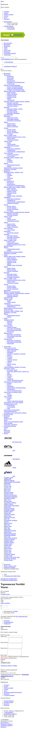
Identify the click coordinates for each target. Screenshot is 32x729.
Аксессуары (7, 50)
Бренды (6, 433)
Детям (5, 47)
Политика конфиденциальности (13, 692)
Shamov (12, 542)
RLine (10, 523)
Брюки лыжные (11, 125)
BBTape (12, 480)
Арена (11, 560)
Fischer (11, 493)
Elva (9, 491)
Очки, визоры (8, 396)
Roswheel (13, 533)
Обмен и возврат (8, 14)
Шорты (6, 163)
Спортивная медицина (10, 411)
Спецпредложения (9, 695)
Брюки (6, 122)
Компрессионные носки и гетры (16, 137)
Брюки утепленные (12, 126)
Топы (8, 176)
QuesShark (14, 520)
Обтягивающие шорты (13, 165)
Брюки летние (11, 123)
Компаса (6, 417)
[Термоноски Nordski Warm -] (12, 576)
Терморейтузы (11, 150)
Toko (9, 552)
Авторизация (11, 29)
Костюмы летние (12, 110)
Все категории (8, 43)
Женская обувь (8, 333)
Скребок (9, 358)
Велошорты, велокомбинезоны (16, 82)
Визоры (9, 398)
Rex (9, 527)
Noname (12, 508)
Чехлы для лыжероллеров (14, 390)
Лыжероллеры (8, 418)
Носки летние (11, 138)
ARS (13, 450)
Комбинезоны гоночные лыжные (13, 168)
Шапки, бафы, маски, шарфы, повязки (14, 91)
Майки (9, 159)
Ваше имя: (3, 636)
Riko (9, 529)
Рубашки (9, 160)
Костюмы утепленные (13, 113)
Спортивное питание (10, 53)
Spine (10, 545)
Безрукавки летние (12, 117)
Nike (9, 507)
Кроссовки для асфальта (14, 328)
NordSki (12, 510)
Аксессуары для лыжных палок (13, 392)
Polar (9, 516)
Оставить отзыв (5, 594)
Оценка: (3, 659)
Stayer (10, 548)
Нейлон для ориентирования (12, 85)
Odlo (9, 513)
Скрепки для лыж (12, 359)
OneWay (12, 514)
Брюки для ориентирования (15, 86)
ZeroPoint (13, 558)
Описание (7, 620)
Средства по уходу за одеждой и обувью (15, 412)
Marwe (11, 504)
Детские (9, 324)
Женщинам (7, 46)
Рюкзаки (9, 376)
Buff (9, 483)
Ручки (9, 393)
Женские (9, 322)
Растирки (9, 356)
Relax (10, 526)
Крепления (10, 386)
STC (9, 536)
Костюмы (6, 107)
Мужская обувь (8, 325)
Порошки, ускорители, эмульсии (16, 353)
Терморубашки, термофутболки (16, 151)
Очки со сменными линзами (15, 401)
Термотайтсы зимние (13, 145)
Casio (10, 486)
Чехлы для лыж (11, 364)
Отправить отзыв (5, 662)
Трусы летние (11, 156)
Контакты (6, 19)
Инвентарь (7, 52)
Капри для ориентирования (15, 88)
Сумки (9, 377)
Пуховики (10, 134)
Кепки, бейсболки (12, 94)
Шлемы (9, 383)
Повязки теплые (11, 97)
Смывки (9, 361)
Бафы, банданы (11, 92)
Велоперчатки (11, 80)
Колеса (9, 384)
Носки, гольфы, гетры (10, 135)
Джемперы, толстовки (10, 169)
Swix (9, 550)
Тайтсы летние (11, 144)
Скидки (6, 16)
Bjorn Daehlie (16, 482)
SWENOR (14, 538)
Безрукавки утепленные (14, 120)
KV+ (9, 499)
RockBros (13, 530)
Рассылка (6, 705)
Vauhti (10, 555)
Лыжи (5, 420)
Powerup (12, 517)
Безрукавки (7, 116)
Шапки (9, 98)
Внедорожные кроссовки (14, 330)
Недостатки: (4, 648)
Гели (5, 429)
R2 (8, 522)
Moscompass (15, 505)
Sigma (10, 544)
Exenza (11, 492)
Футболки (10, 162)
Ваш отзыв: (4, 655)
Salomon (12, 539)
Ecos (9, 489)
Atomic (11, 477)
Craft (9, 488)
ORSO (11, 511)
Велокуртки (10, 78)
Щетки (9, 365)
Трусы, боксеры (8, 153)
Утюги (9, 362)
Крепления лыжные (12, 349)
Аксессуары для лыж (10, 348)
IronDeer (12, 498)
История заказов (8, 702)
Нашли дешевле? (5, 603)
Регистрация (10, 27)
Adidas (14, 467)
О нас (5, 17)
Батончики (7, 432)
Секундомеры (11, 407)
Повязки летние (11, 95)
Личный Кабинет (9, 701)
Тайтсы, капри (8, 141)
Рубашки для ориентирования (15, 89)
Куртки (6, 128)
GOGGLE (14, 495)
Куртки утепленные (12, 132)
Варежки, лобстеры (12, 103)
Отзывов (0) (7, 623)
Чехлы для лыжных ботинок (15, 380)
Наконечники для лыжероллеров (16, 387)
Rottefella (13, 535)
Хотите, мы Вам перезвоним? (18, 59)
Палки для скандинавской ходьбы (13, 421)
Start (9, 547)
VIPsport (12, 554)
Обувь (5, 49)
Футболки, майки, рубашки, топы (13, 157)
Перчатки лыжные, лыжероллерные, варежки (17, 101)
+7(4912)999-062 (8, 62)
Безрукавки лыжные (13, 119)
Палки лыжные (8, 423)
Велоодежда (7, 75)
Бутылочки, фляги (12, 370)
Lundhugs (13, 502)
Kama (10, 501)
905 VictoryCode (16, 442)
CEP (9, 485)
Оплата (6, 13)
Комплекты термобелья (13, 148)
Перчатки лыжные (12, 106)
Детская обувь (8, 339)
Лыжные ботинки (9, 320)
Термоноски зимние (12, 140)
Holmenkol (14, 496)
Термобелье (7, 147)
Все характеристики (21, 616)
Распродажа (7, 54)
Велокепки (10, 76)
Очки (8, 399)
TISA (10, 551)
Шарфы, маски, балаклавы (14, 196)
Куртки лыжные (11, 131)
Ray (9, 524)
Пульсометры (11, 405)
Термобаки (10, 379)
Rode (9, 532)
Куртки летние (11, 129)
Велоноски (10, 79)
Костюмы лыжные (12, 111)
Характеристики (8, 622)
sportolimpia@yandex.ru (10, 66)
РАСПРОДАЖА (8, 114)
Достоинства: (4, 642)
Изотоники (7, 430)
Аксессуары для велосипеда (12, 410)
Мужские (9, 321)
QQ (9, 519)
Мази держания (11, 351)
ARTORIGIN (16, 459)
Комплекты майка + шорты (14, 109)
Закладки (6, 703)
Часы (8, 408)
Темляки (9, 395)
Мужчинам (7, 44)
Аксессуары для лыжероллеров (12, 381)
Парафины (10, 352)
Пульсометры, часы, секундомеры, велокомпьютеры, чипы (13, 403)
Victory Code (16, 557)
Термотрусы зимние (12, 154)
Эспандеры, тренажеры (10, 424)
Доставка (6, 11)
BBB (9, 479)
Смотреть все (11, 83)
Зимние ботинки (12, 327)
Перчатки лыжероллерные (14, 104)
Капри (9, 142)
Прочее (9, 355)
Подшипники (11, 389)
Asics (13, 476)
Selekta (11, 541)
